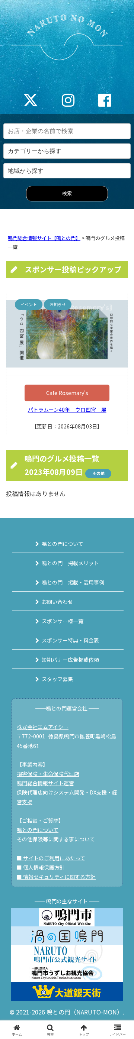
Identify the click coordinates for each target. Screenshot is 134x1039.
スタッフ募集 (57, 679)
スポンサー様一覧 (62, 621)
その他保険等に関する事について (56, 839)
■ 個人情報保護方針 (41, 867)
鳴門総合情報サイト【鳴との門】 (44, 238)
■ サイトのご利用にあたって (51, 858)
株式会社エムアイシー (42, 727)
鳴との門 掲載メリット (70, 563)
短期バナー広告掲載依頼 (70, 659)
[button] (119, 965)
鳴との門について (62, 543)
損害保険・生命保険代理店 (48, 773)
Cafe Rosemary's (67, 392)
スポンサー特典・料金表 (70, 640)
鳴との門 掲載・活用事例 (73, 582)
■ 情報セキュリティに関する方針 (56, 876)
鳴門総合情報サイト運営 (45, 783)
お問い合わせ (57, 601)
